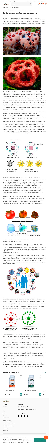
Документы (5, 410)
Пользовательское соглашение (9, 423)
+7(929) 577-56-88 (42, 1)
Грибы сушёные (15, 7)
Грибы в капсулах (7, 7)
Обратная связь (6, 430)
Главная (4, 9)
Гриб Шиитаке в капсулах (30, 390)
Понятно (40, 440)
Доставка (5, 1)
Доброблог (10, 9)
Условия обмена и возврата (8, 426)
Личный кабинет (6, 428)
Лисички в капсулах (9, 390)
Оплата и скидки (12, 1)
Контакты (4, 415)
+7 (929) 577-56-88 (23, 407)
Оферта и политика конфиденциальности (7, 421)
